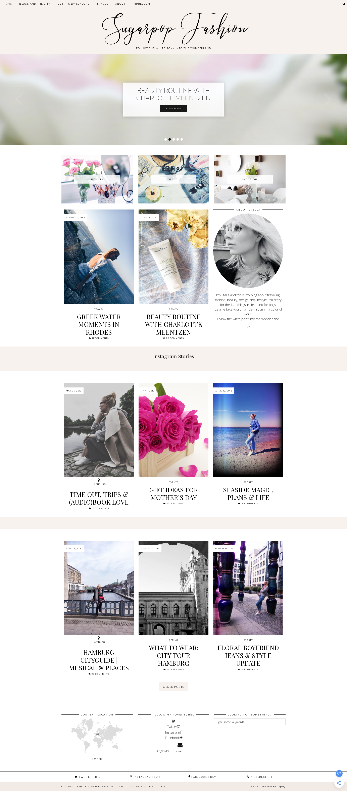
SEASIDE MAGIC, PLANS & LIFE (248, 493)
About (123, 786)
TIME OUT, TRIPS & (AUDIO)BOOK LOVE (99, 498)
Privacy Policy (142, 786)
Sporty (248, 482)
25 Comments (175, 503)
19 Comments (249, 669)
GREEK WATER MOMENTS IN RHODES (99, 324)
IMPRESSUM (141, 3)
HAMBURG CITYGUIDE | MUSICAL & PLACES (99, 660)
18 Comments (100, 508)
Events (173, 482)
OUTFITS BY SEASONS (74, 3)
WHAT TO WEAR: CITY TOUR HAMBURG (173, 655)
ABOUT (120, 3)
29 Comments (174, 338)
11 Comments (100, 338)
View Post (173, 108)
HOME (8, 3)
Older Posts (173, 686)
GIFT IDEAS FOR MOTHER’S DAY (173, 493)
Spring (173, 640)
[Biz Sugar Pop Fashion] (173, 25)
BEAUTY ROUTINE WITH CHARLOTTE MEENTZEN (173, 94)
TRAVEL (102, 3)
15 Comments (249, 503)
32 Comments (175, 669)
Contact (163, 786)
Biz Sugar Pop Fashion (96, 786)
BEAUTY (173, 309)
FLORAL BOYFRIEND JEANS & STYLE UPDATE (248, 655)
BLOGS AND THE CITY (34, 3)
